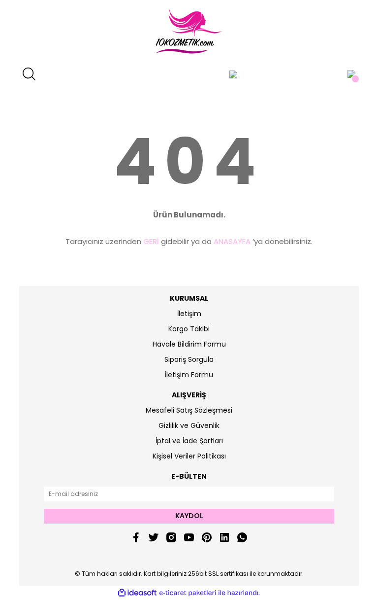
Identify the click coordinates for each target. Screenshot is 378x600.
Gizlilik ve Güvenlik (189, 425)
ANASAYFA (232, 241)
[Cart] (351, 74)
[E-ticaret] (188, 593)
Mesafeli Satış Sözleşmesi (189, 410)
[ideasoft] (137, 593)
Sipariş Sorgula (189, 359)
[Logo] (189, 32)
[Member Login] (233, 74)
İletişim (189, 313)
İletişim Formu (189, 375)
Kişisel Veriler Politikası (189, 456)
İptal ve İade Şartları (189, 441)
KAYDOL (189, 516)
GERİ (151, 241)
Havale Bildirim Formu (189, 344)
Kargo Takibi (189, 329)
